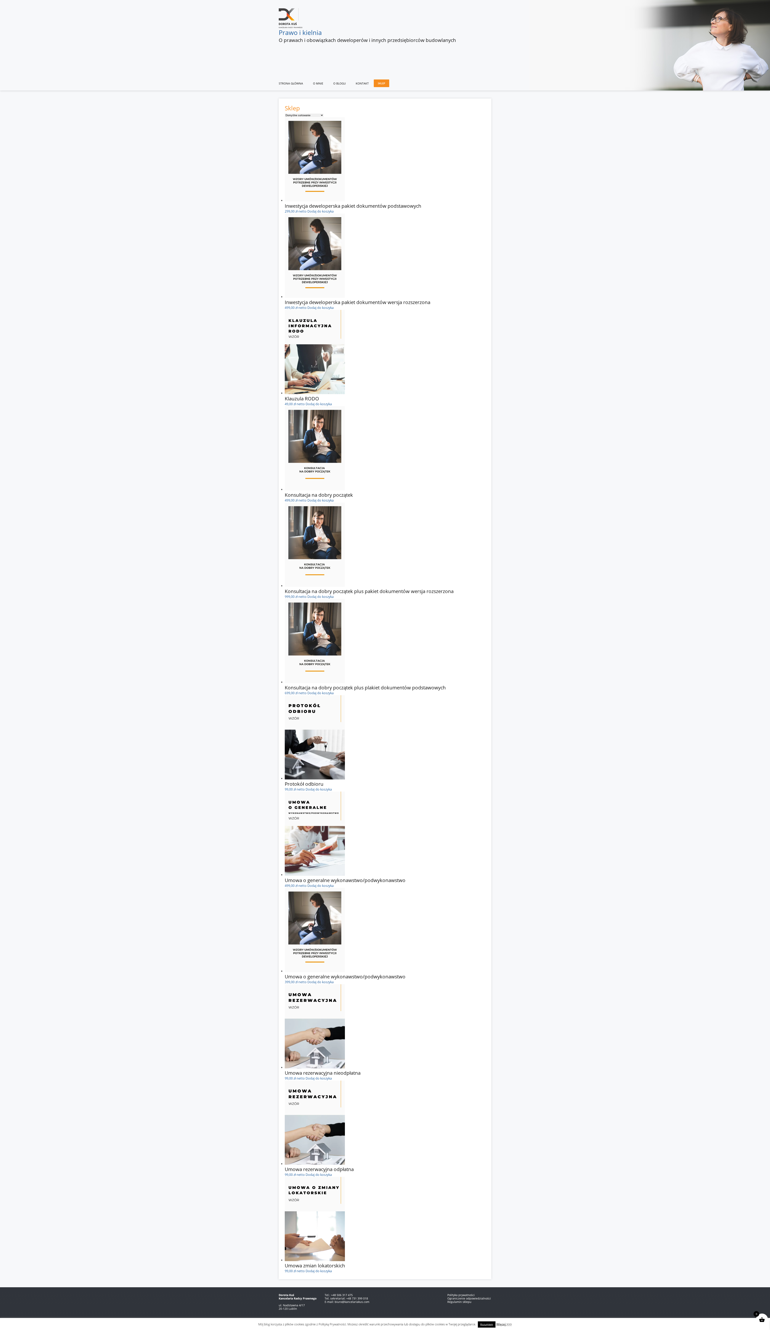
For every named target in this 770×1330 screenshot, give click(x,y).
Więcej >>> (504, 1324)
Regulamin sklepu (459, 1302)
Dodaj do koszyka (320, 211)
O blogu (339, 83)
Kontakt (362, 83)
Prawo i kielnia (300, 32)
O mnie (318, 83)
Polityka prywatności (461, 1295)
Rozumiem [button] (486, 1324)
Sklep (381, 83)
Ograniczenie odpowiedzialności (469, 1298)
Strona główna (291, 83)
